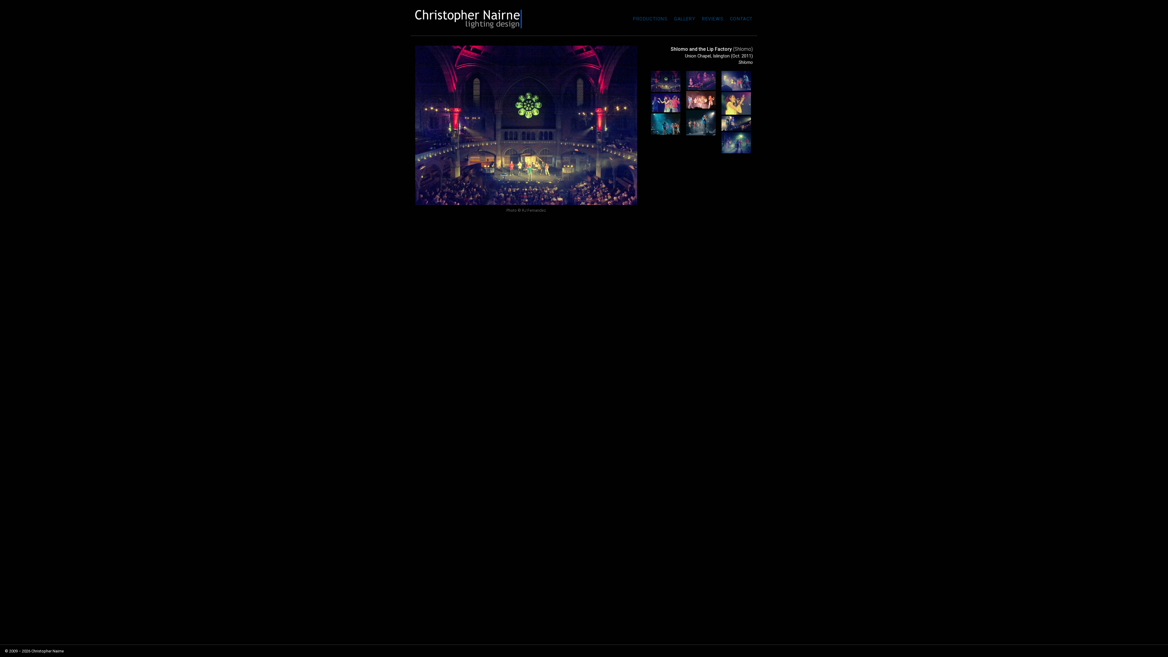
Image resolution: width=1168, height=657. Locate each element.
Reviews (712, 19)
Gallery (684, 19)
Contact (741, 19)
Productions (650, 19)
